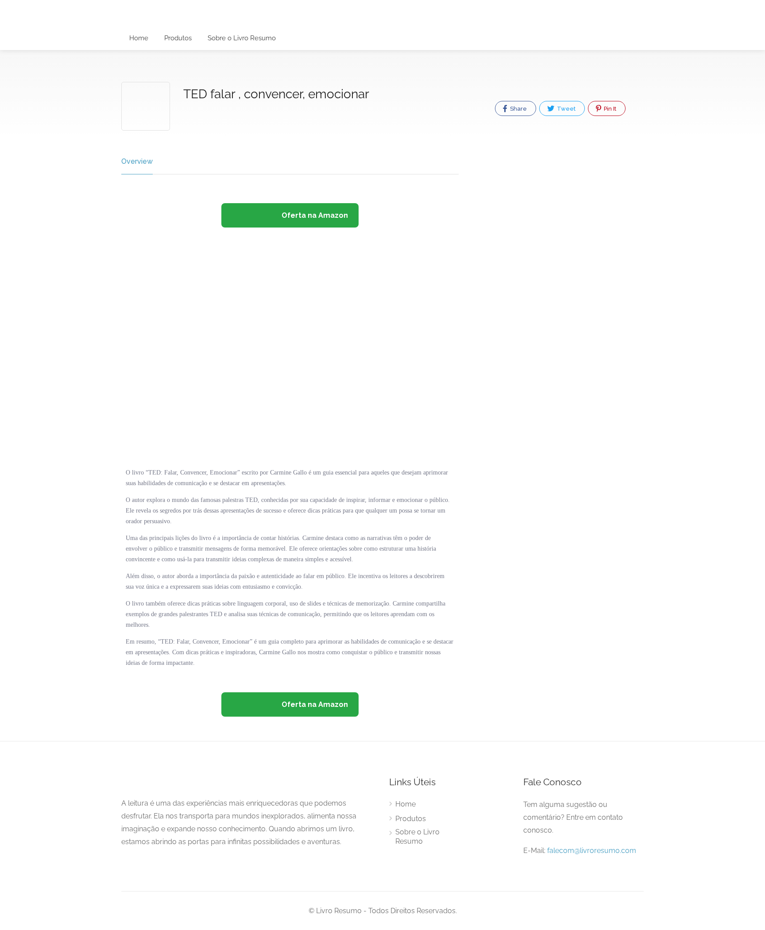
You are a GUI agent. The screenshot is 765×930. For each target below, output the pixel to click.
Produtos (178, 38)
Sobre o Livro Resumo (242, 38)
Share (518, 108)
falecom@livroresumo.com (591, 850)
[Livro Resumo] (270, 18)
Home (138, 38)
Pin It (609, 108)
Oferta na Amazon (314, 215)
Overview (137, 161)
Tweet (566, 108)
